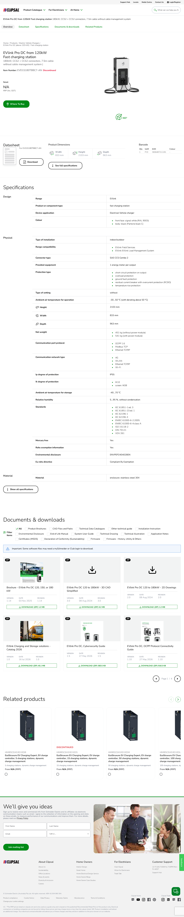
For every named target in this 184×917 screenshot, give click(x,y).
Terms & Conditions (98, 898)
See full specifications (66, 165)
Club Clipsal (118, 867)
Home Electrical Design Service (87, 874)
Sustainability (43, 870)
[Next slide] (178, 699)
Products (14, 43)
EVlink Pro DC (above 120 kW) (16, 45)
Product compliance (10, 898)
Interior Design (81, 867)
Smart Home (80, 870)
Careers (41, 884)
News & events (44, 877)
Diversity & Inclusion (46, 880)
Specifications (42, 26)
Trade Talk (117, 874)
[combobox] (68, 833)
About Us (42, 867)
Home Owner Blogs (83, 877)
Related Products (93, 26)
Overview (8, 26)
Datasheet (24, 26)
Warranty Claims (62, 898)
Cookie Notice (29, 898)
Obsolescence (79, 898)
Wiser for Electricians (122, 870)
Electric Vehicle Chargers (29, 43)
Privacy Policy (22, 818)
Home (5, 43)
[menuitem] (34, 9)
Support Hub (157, 872)
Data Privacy (45, 898)
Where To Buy (17, 104)
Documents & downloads (67, 26)
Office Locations (44, 874)
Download (32, 162)
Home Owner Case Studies (86, 880)
